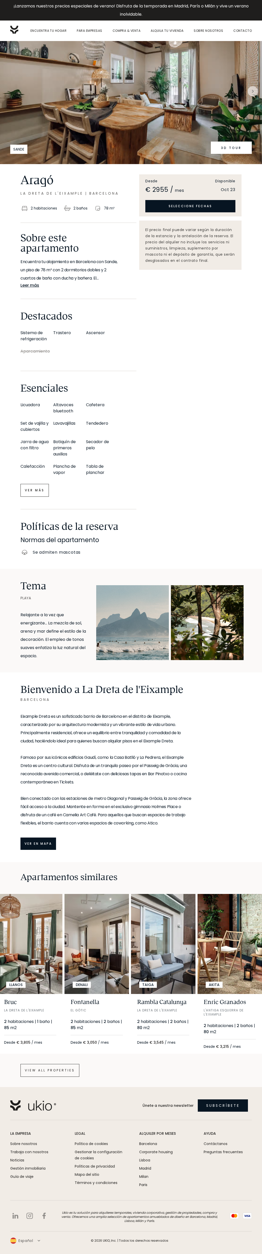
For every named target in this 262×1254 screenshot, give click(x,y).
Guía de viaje (22, 1176)
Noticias (17, 1160)
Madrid (145, 1168)
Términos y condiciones (96, 1182)
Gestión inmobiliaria (28, 1168)
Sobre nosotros (208, 31)
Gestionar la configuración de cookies (98, 1155)
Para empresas (89, 31)
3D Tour (231, 148)
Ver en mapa (38, 843)
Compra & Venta (127, 31)
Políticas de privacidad (95, 1166)
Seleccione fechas (190, 206)
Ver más (35, 490)
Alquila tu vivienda (167, 31)
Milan (143, 1176)
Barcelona (148, 1143)
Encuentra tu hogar (48, 31)
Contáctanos (215, 1143)
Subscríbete (223, 1105)
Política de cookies (91, 1143)
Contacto (242, 31)
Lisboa (144, 1160)
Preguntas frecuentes (223, 1152)
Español (25, 1240)
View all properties (50, 1070)
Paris (143, 1184)
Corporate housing (156, 1152)
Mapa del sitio (87, 1174)
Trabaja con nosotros (29, 1152)
